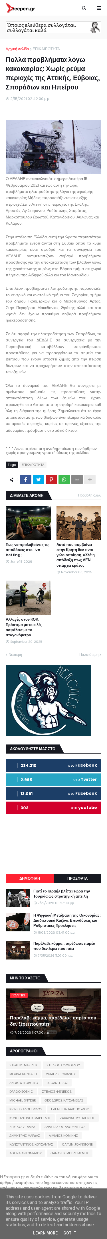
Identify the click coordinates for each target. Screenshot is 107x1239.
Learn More (45, 1233)
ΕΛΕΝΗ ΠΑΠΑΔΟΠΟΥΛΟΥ (70, 1109)
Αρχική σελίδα (17, 49)
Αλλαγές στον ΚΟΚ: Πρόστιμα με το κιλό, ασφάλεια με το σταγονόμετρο (24, 627)
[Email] (77, 479)
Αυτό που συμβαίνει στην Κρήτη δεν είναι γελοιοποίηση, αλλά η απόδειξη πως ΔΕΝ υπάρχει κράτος (75, 555)
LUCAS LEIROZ (57, 1083)
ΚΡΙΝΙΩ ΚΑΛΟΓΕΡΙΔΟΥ (25, 1109)
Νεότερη (15, 654)
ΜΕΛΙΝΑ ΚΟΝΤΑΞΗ (23, 1074)
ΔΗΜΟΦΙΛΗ (29, 878)
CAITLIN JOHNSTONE (77, 1144)
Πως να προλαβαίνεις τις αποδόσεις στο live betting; (27, 550)
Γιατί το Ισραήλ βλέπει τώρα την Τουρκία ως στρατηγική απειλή (61, 894)
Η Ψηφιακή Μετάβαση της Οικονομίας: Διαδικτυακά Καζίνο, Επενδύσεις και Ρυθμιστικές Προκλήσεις (66, 920)
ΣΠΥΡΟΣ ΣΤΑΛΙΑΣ (22, 1127)
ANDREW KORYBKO (23, 1083)
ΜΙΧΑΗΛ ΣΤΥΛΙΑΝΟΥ (61, 1074)
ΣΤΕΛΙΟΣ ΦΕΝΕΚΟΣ (57, 1091)
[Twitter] (38, 479)
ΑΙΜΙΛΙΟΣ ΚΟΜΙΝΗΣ (63, 1135)
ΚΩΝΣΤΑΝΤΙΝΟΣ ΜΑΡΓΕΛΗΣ (30, 1118)
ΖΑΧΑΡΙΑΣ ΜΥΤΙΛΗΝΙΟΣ (77, 1118)
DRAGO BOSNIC (21, 1091)
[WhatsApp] (64, 479)
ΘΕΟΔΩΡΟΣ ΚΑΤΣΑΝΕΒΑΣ (64, 1100)
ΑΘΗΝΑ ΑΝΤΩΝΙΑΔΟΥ (25, 1153)
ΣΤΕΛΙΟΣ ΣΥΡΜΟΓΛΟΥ (63, 1065)
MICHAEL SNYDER (22, 1100)
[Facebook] (25, 479)
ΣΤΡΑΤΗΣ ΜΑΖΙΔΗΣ (23, 1065)
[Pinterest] (51, 479)
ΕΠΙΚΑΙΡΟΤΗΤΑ (46, 49)
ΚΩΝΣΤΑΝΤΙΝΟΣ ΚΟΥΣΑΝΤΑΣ (31, 1144)
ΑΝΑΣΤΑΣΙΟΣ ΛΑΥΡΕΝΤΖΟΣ (65, 1127)
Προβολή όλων (89, 495)
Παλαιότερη (88, 654)
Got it (69, 1233)
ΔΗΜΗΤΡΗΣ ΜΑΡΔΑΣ (24, 1135)
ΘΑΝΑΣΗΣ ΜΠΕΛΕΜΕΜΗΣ (70, 1153)
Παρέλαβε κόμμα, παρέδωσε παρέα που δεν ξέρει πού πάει (64, 946)
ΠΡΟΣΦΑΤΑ (77, 878)
